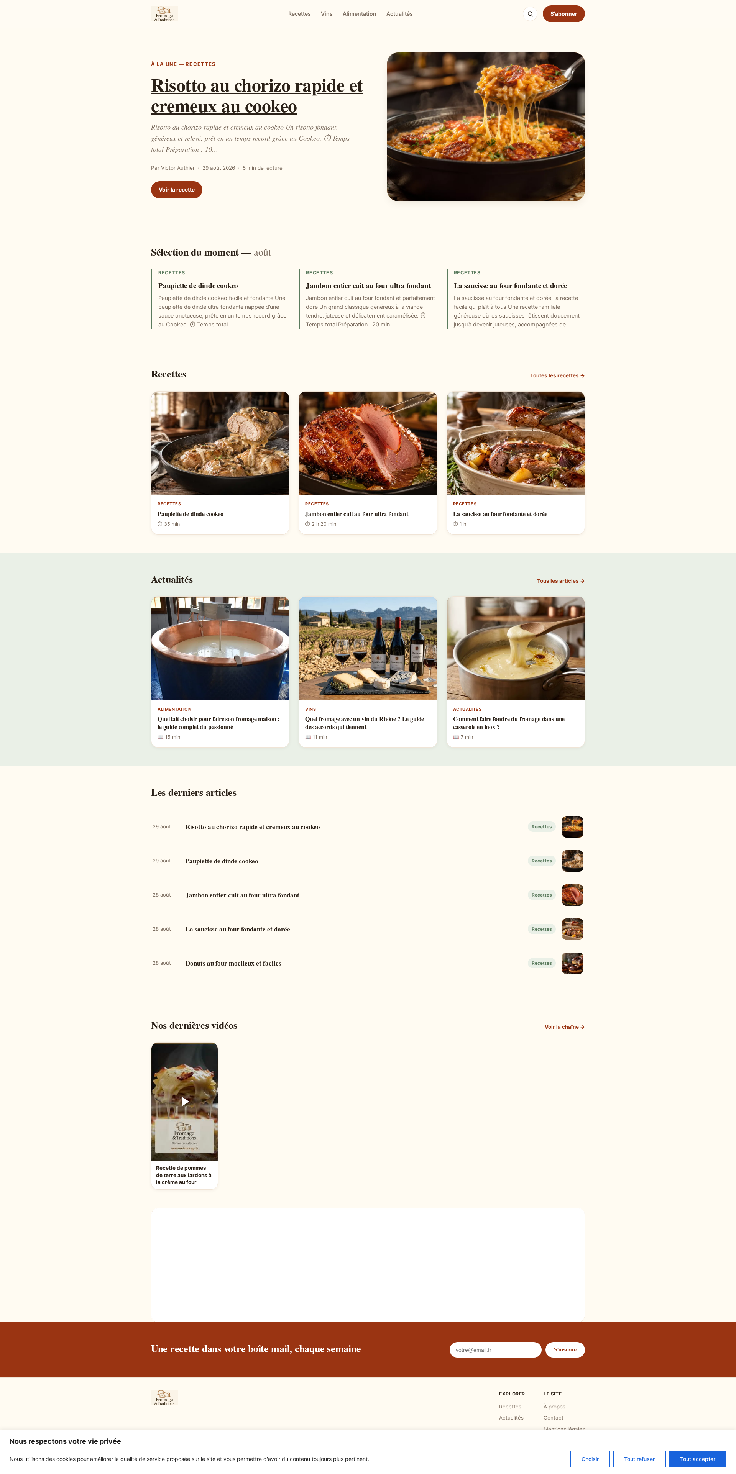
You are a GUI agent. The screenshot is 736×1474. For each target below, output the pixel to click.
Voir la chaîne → (565, 1027)
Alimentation (359, 13)
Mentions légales (564, 1429)
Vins (327, 13)
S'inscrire (565, 1350)
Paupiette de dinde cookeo (198, 285)
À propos (554, 1406)
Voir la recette (177, 189)
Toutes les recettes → (557, 375)
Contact (554, 1418)
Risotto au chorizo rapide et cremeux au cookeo (257, 94)
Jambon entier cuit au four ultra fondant (368, 285)
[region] (368, 1452)
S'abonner (563, 13)
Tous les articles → (561, 581)
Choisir (590, 1459)
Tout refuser (639, 1459)
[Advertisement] (368, 1265)
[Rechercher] (530, 14)
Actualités (399, 13)
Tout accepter (697, 1459)
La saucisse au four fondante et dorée (510, 285)
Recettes (299, 13)
